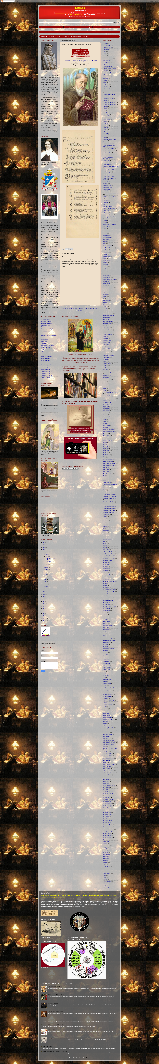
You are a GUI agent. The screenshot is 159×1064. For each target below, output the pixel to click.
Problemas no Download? (109, 640)
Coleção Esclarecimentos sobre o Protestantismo (110, 163)
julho (45, 574)
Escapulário (105, 264)
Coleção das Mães (107, 153)
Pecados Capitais (107, 617)
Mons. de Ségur (106, 467)
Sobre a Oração (106, 845)
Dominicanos (106, 252)
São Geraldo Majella (107, 806)
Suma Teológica (106, 854)
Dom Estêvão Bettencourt (109, 248)
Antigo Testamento (107, 66)
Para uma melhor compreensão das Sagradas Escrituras (56, 1020)
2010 (44, 620)
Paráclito (105, 543)
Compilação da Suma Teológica (55, 986)
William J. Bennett (107, 888)
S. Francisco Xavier (107, 696)
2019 (44, 599)
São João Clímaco (107, 810)
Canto (104, 110)
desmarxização (106, 235)
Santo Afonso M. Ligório (109, 764)
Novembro (105, 516)
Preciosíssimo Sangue (108, 638)
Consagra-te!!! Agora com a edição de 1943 (53, 1025)
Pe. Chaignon (106, 570)
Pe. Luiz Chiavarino (107, 598)
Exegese (105, 292)
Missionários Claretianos (109, 459)
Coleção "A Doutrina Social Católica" (109, 136)
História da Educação (108, 349)
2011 (44, 618)
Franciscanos (106, 311)
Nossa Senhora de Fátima (109, 504)
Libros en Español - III (46, 373)
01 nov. (47, 564)
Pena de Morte (106, 621)
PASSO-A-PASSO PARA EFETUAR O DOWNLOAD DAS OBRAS (55, 36)
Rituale (104, 677)
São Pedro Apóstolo (107, 835)
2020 (44, 596)
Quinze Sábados (106, 655)
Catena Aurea (44, 341)
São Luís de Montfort (108, 824)
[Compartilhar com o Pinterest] (72, 249)
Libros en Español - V (46, 377)
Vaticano (43, 349)
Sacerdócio (105, 709)
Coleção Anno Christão (108, 148)
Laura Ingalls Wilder (108, 404)
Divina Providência (107, 245)
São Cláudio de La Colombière (110, 794)
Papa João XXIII (107, 539)
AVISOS (47, 27)
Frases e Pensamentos (108, 313)
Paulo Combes (106, 549)
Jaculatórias (105, 386)
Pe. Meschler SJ (106, 608)
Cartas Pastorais (106, 119)
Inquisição (105, 384)
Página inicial (80, 309)
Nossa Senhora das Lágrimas (109, 498)
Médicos (105, 444)
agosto (46, 572)
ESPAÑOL (114, 27)
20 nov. (47, 556)
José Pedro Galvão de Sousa (109, 398)
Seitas (104, 839)
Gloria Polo (105, 336)
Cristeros (105, 220)
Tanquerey (105, 860)
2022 (44, 592)
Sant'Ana (105, 723)
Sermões (105, 843)
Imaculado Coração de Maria (109, 372)
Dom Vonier (105, 250)
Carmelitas (105, 117)
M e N (81, 27)
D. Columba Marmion (108, 227)
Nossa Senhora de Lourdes (109, 510)
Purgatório (105, 650)
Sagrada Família (106, 715)
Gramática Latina (107, 340)
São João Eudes (106, 816)
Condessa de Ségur (107, 206)
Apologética (105, 70)
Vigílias (104, 877)
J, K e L (76, 27)
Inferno (104, 382)
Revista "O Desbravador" (47, 323)
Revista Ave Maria (45, 331)
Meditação (105, 446)
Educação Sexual (107, 256)
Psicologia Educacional (108, 648)
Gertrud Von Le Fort (107, 334)
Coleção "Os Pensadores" (109, 143)
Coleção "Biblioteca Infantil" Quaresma (109, 140)
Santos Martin (106, 781)
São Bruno (105, 789)
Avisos (104, 82)
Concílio (105, 204)
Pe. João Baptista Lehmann (109, 589)
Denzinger (43, 343)
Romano (105, 681)
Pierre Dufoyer (106, 629)
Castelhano (105, 123)
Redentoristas (106, 659)
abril (45, 581)
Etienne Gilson (106, 283)
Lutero (104, 421)
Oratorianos (105, 535)
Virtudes (105, 879)
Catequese (105, 129)
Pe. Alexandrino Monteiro (109, 554)
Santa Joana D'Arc (107, 738)
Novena (104, 518)
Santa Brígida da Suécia (108, 728)
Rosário (104, 685)
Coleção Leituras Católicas (109, 169)
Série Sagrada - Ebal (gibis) (47, 329)
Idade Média (106, 370)
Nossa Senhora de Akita (108, 502)
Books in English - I (46, 365)
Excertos (105, 290)
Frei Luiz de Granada (108, 321)
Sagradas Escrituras (107, 717)
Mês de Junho (106, 450)
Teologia (105, 864)
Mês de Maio (106, 452)
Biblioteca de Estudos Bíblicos (110, 91)
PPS (104, 636)
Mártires (105, 438)
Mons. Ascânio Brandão (108, 465)
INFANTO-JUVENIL (105, 27)
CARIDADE (43, 31)
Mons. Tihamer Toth (108, 474)
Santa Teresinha (106, 760)
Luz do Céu (105, 423)
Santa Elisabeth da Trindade (109, 730)
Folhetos (105, 307)
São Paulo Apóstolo (107, 833)
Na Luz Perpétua (107, 482)
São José (105, 818)
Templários (105, 862)
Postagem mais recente (69, 308)
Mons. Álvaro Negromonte (109, 463)
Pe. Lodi (105, 596)
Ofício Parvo (106, 530)
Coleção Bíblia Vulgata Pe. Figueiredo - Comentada (55, 1051)
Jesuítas (104, 390)
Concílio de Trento (47, 1046)
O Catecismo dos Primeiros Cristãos (56, 995)
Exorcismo (105, 294)
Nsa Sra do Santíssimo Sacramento (108, 525)
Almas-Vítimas (106, 62)
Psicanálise (105, 644)
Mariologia (105, 434)
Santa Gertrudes (106, 736)
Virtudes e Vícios (107, 881)
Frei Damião (106, 319)
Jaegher (104, 388)
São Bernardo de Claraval (109, 785)
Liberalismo (105, 412)
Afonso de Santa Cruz (108, 58)
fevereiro (46, 586)
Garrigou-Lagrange (107, 332)
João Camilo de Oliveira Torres (110, 392)
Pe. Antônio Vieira (107, 560)
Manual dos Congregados (109, 429)
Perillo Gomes (106, 627)
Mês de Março (106, 455)
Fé (103, 298)
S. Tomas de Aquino (107, 704)
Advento (105, 56)
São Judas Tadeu (107, 822)
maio (45, 579)
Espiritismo (105, 273)
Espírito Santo (106, 275)
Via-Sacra (105, 871)
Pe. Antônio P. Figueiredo (109, 558)
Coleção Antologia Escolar (109, 150)
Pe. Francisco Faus (107, 575)
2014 (44, 611)
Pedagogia (105, 619)
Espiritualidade (106, 277)
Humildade (105, 367)
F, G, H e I (71, 27)
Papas (104, 541)
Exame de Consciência (108, 288)
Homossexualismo (107, 363)
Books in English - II (46, 367)
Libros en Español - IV (46, 375)
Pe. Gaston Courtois (107, 579)
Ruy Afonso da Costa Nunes (109, 688)
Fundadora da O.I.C (107, 330)
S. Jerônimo (105, 698)
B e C (61, 27)
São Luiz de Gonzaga (108, 827)
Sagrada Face (106, 713)
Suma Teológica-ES (45, 347)
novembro (46, 554)
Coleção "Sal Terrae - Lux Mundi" (109, 145)
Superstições (106, 858)
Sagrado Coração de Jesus (109, 719)
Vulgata (43, 351)
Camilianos (105, 106)
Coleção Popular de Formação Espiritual (110, 182)
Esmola (104, 269)
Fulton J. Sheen (106, 327)
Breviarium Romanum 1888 (109, 102)
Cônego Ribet (106, 210)
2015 (44, 608)
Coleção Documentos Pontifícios (108, 157)
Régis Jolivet (106, 665)
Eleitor (104, 258)
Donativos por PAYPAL (86, 31)
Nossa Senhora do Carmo (109, 512)
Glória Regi (105, 338)
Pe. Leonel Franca (107, 594)
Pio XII (104, 631)
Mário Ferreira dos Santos (109, 431)
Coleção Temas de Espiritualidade (107, 190)
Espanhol (105, 271)
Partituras (105, 545)
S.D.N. (104, 707)
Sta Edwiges (106, 850)
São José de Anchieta (108, 820)
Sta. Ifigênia (105, 852)
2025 (44, 545)
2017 (44, 604)
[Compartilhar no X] (69, 249)
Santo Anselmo (106, 768)
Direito (104, 243)
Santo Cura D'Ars (107, 775)
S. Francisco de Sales (108, 694)
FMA (104, 304)
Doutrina (105, 254)
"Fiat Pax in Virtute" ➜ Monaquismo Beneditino (50, 560)
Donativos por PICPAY (97, 31)
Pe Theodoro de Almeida (108, 551)
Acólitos (105, 54)
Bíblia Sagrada (106, 87)
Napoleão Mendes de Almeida (110, 484)
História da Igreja (107, 351)
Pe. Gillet (105, 583)
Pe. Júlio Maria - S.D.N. (108, 591)
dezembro (46, 552)
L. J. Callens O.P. (107, 402)
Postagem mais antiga (91, 308)
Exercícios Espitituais (53, 1003)
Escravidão (105, 267)
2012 (44, 616)
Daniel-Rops (106, 231)
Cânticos (105, 108)
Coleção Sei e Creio (107, 185)
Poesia (104, 634)
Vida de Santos (106, 873)
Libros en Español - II (46, 371)
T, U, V (97, 27)
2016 (44, 606)
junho (45, 576)
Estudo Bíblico (106, 281)
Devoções (105, 241)
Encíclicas (105, 262)
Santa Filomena (106, 732)
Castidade (105, 125)
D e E (66, 27)
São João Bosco (106, 808)
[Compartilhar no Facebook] (71, 249)
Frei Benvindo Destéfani (108, 315)
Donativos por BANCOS (62, 31)
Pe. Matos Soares (107, 604)
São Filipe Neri (106, 797)
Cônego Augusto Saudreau (109, 208)
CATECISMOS (51, 1029)
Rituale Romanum (45, 360)
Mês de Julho (106, 448)
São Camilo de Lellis (108, 791)
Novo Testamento (107, 523)
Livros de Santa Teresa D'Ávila (55, 1011)
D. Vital (104, 229)
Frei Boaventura (106, 317)
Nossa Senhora (106, 492)
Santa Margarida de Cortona (109, 742)
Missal (104, 457)
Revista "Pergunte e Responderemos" (45, 326)
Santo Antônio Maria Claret (109, 773)
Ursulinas (105, 869)
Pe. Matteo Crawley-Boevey (109, 606)
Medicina (105, 442)
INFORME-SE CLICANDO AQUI (70, 468)
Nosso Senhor (106, 514)
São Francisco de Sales (108, 801)
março (45, 584)
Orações (104, 533)
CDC (104, 131)
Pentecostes (105, 623)
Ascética (105, 80)
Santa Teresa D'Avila (108, 756)
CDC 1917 (105, 134)
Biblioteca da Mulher (108, 89)
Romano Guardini (107, 683)
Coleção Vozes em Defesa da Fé (110, 193)
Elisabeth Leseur (107, 260)
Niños (104, 490)
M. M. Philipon (106, 425)
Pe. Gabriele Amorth (107, 577)
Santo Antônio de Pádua (108, 770)
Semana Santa (106, 841)
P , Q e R (89, 27)
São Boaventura (106, 787)
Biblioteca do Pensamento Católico (109, 95)
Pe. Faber (105, 573)
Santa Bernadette (107, 725)
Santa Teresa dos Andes (108, 758)
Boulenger (105, 100)
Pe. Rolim (105, 615)
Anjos (104, 64)
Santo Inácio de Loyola (108, 777)
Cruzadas (105, 222)
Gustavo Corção (106, 342)
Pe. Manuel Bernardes (108, 600)
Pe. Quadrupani (106, 610)
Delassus (105, 233)
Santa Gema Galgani (107, 734)
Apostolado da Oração (108, 72)
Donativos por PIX (51, 31)
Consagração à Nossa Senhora (110, 217)
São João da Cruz (107, 812)
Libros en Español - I (46, 369)
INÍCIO (42, 27)
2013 (44, 613)
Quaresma (105, 653)
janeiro (46, 588)
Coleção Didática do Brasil (109, 155)
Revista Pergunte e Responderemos (107, 674)
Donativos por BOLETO (74, 31)
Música (104, 480)
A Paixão (105, 43)
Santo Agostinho (107, 766)
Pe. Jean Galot (106, 587)
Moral (104, 476)
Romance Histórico (107, 679)
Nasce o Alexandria (107, 488)
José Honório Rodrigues (108, 396)
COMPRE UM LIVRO (109, 31)
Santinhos (105, 762)
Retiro (104, 671)
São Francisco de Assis (108, 799)
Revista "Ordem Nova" (46, 321)
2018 (44, 601)
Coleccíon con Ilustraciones (109, 196)
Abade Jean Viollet (107, 47)
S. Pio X (105, 702)
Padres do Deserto (107, 537)
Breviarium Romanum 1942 (109, 104)
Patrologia (105, 547)
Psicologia (105, 646)
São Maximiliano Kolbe (108, 829)
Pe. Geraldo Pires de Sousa (109, 581)
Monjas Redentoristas (108, 461)
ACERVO (53, 27)
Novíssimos (105, 521)
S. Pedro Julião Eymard (108, 700)
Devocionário (106, 239)
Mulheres (105, 478)
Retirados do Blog (107, 669)
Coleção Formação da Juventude (110, 166)
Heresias (105, 347)
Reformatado (106, 661)
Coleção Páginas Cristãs (108, 176)
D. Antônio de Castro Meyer (109, 224)
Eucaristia (105, 285)
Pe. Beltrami (106, 564)
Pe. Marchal (105, 602)
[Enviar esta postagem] (63, 249)
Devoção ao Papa (107, 237)
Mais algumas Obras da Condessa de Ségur (58, 1038)
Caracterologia (106, 115)
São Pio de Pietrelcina (108, 837)
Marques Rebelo (106, 436)
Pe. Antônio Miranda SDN (109, 556)
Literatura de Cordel (107, 417)
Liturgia (104, 419)
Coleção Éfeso (106, 160)
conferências (105, 212)
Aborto (104, 51)
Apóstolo (105, 75)
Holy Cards (105, 359)
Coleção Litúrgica (107, 172)
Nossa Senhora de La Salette (109, 506)
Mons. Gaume (106, 469)
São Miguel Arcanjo (107, 831)
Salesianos (105, 721)
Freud (104, 325)
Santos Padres (106, 783)
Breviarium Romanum (46, 356)
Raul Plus (105, 657)
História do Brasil (107, 353)
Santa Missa (105, 752)
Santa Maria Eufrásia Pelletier (110, 748)
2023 (44, 549)
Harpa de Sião (106, 344)
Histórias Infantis (107, 357)
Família (104, 296)
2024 (44, 547)
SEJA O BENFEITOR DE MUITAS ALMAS (80, 36)
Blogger (88, 1058)
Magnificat (105, 427)
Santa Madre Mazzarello (108, 740)
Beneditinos (105, 84)
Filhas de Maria (106, 300)
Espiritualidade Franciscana (109, 279)
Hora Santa (105, 365)
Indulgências (106, 377)
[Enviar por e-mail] (66, 249)
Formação (105, 309)
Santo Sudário (106, 779)
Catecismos (105, 127)
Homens (105, 361)
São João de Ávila (107, 814)
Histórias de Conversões (108, 355)
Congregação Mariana (108, 215)
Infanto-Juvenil (106, 379)
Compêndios (106, 200)
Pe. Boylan (105, 566)
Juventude (105, 400)
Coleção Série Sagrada (108, 187)
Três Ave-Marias (107, 867)
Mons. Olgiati (106, 471)
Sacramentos (106, 711)
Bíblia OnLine (44, 339)
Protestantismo (106, 642)
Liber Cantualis (106, 410)
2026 (44, 542)
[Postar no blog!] (68, 249)
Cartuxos (105, 121)
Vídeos (104, 875)
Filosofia (105, 302)
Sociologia (105, 848)
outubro (46, 567)
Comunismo (105, 202)
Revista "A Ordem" (45, 319)
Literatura (105, 415)
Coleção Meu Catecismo (108, 174)
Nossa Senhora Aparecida (109, 494)
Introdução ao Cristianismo (47, 345)
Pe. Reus (105, 613)
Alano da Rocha (106, 60)
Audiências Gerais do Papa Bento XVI (49, 336)
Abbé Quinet (106, 49)
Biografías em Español (108, 98)
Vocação (105, 883)
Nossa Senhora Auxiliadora (109, 496)
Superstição (105, 856)
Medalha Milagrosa (107, 440)
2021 (44, 594)
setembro (46, 569)
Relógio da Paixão (107, 667)
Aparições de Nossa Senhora (109, 68)
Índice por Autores (107, 375)
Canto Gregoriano (107, 113)
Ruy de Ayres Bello (107, 690)
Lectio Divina (106, 406)
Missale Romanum (45, 358)
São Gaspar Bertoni (107, 803)
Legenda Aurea (106, 408)
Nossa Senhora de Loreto (109, 508)
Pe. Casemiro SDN (107, 568)
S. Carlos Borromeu (107, 692)
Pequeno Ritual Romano (108, 625)
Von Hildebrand (106, 885)
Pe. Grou (105, 585)
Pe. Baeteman (106, 562)
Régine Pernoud (106, 663)
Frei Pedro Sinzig (107, 323)
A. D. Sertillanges (107, 45)
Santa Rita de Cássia (107, 754)
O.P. (104, 528)
